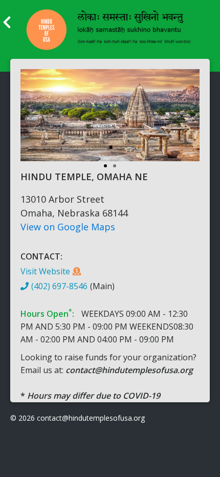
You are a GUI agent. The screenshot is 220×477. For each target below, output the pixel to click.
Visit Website (45, 271)
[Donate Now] (77, 271)
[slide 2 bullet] (114, 164)
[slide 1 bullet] (105, 164)
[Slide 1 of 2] (110, 120)
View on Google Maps (67, 227)
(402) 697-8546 (59, 286)
